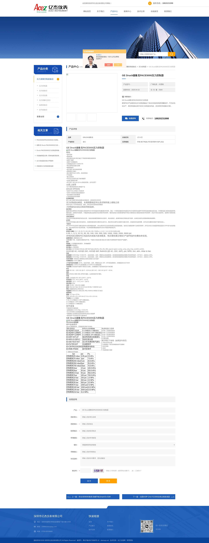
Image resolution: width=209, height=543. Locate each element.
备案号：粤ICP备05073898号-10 (88, 540)
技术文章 (141, 11)
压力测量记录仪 (45, 100)
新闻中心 (127, 11)
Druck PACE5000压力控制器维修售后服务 (49, 150)
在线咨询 (132, 118)
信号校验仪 (43, 110)
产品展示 (92, 526)
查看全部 (40, 117)
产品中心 (114, 11)
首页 (90, 522)
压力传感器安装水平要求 (45, 161)
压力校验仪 (43, 91)
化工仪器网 (121, 540)
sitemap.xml (105, 540)
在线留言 (154, 11)
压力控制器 (142, 67)
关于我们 (100, 11)
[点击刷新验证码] (98, 471)
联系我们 (168, 11)
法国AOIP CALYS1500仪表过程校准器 (155, 497)
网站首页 (87, 11)
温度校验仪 (43, 105)
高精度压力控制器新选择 (45, 166)
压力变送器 (43, 95)
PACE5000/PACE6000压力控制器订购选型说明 (49, 140)
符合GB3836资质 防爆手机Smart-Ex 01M (94, 497)
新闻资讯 (110, 526)
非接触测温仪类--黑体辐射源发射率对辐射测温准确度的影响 (49, 155)
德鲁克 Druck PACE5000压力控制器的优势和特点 (49, 145)
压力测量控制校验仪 (129, 67)
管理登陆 (130, 540)
